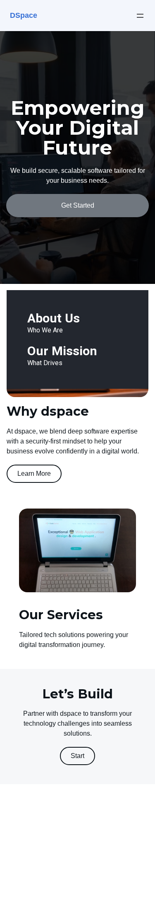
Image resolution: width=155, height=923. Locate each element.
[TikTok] (43, 896)
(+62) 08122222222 (29, 859)
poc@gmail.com (24, 849)
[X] (31, 896)
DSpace (23, 15)
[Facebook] (5, 896)
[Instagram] (18, 896)
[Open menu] (140, 16)
